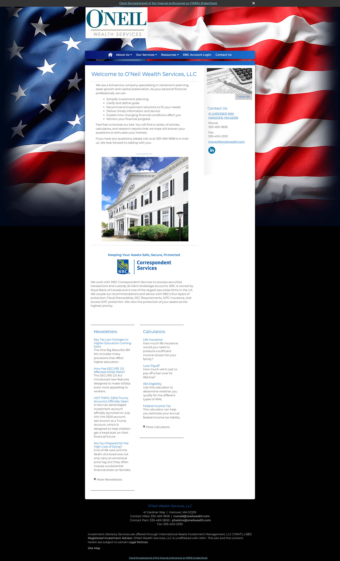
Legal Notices (138, 542)
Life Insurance (153, 339)
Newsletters (105, 331)
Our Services (145, 54)
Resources (168, 54)
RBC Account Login (197, 54)
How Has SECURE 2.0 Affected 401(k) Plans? (109, 370)
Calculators (154, 331)
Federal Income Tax (157, 406)
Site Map (94, 548)
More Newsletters (109, 479)
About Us (122, 54)
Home (110, 55)
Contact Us (224, 54)
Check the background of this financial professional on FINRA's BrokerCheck (168, 3)
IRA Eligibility (152, 383)
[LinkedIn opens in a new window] (211, 150)
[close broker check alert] (253, 3)
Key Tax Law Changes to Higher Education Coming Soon (112, 343)
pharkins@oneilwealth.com (191, 520)
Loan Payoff (151, 365)
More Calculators (158, 427)
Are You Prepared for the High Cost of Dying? (111, 445)
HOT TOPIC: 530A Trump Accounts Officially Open (111, 399)
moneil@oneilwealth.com (226, 141)
